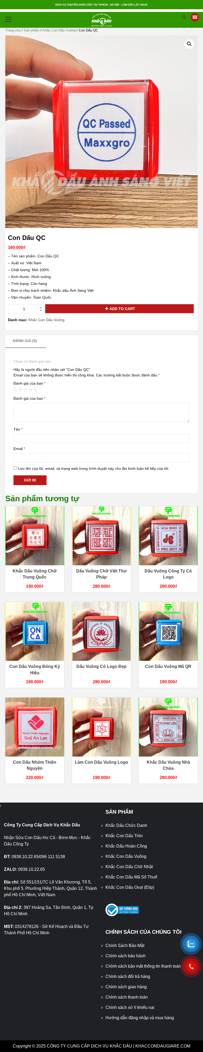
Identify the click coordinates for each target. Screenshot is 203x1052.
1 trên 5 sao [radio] (15, 389)
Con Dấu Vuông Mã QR (168, 666)
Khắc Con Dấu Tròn (124, 836)
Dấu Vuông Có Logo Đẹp (101, 666)
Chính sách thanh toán (126, 997)
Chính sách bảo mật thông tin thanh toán (143, 966)
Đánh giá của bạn (29, 383)
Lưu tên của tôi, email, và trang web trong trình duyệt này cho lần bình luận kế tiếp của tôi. (93, 468)
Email (19, 449)
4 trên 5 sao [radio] (30, 389)
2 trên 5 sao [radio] (20, 389)
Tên (17, 429)
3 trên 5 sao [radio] (25, 389)
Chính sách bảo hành (125, 956)
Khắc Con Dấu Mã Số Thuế (131, 877)
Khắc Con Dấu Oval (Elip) (129, 887)
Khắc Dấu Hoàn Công (126, 846)
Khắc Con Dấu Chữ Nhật (129, 866)
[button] (189, 44)
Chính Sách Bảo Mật (124, 945)
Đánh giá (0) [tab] (25, 341)
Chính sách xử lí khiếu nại (129, 1007)
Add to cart (122, 309)
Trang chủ (13, 30)
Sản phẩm (31, 30)
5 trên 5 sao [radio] (35, 389)
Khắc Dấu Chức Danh (126, 825)
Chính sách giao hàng (126, 987)
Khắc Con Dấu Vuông (59, 30)
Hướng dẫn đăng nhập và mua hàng (139, 1017)
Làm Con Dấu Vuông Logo (101, 762)
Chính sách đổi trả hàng (127, 976)
